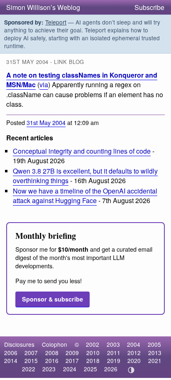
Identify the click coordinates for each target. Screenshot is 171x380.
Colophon (54, 344)
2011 (113, 352)
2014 (10, 360)
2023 (49, 369)
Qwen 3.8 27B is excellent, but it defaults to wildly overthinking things (85, 175)
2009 (72, 352)
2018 (93, 360)
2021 (154, 360)
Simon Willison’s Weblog (43, 7)
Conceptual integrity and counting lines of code (82, 151)
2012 (134, 352)
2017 (72, 360)
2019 (113, 360)
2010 (93, 352)
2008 (52, 352)
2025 (90, 369)
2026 (110, 369)
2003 (113, 344)
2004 (133, 344)
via (43, 84)
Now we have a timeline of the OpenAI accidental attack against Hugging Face (85, 195)
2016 (52, 360)
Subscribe (149, 7)
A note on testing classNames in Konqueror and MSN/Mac (81, 79)
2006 (10, 352)
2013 (154, 352)
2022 (28, 369)
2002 (92, 344)
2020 (134, 360)
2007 (31, 352)
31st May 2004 (46, 122)
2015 (31, 360)
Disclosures (19, 344)
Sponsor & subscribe (52, 299)
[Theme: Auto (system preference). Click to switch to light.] (131, 370)
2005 (154, 344)
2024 (69, 369)
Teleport (55, 22)
